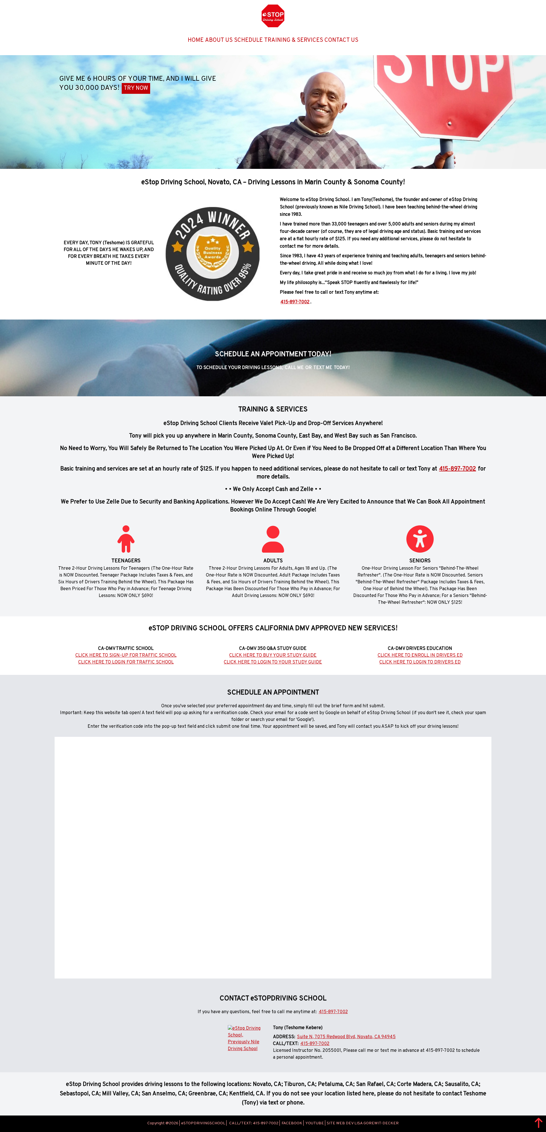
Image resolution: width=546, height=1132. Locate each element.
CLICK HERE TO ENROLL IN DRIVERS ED (420, 655)
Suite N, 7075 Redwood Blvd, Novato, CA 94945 (346, 1037)
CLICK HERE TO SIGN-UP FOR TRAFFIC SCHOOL (126, 655)
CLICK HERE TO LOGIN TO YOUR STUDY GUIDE (273, 662)
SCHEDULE (248, 40)
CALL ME (294, 368)
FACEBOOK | (293, 1123)
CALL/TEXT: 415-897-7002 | (254, 1123)
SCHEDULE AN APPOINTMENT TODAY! (273, 354)
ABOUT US (219, 40)
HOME (196, 40)
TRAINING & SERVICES (293, 40)
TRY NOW (136, 88)
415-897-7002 (294, 302)
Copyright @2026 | (163, 1123)
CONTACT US (341, 40)
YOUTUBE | (315, 1123)
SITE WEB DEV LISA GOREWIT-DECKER (363, 1123)
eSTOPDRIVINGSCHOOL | (204, 1123)
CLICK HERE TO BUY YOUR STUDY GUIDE (273, 655)
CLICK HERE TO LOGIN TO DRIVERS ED (420, 662)
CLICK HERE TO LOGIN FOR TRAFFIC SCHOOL (126, 662)
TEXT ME (322, 368)
